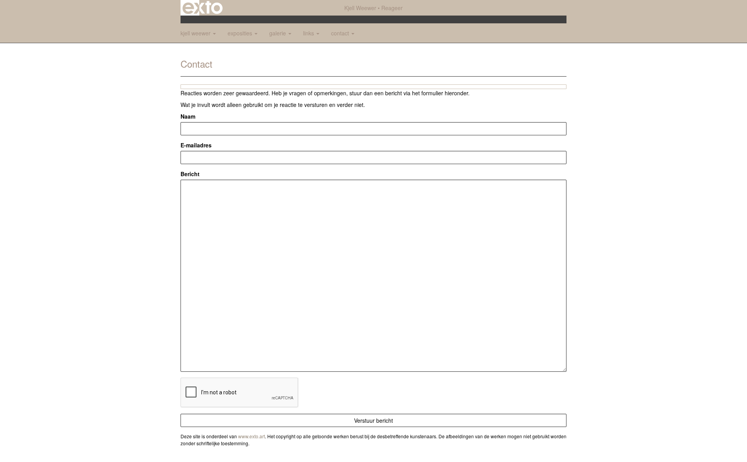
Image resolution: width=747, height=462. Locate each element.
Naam (188, 116)
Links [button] (309, 33)
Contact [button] (341, 33)
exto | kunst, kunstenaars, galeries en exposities (202, 8)
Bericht (190, 174)
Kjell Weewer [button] (196, 33)
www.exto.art (251, 436)
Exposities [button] (241, 33)
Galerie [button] (278, 33)
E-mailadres (196, 145)
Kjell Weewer (360, 8)
